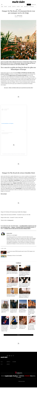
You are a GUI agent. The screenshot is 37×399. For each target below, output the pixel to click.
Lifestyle (14, 6)
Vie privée (14, 361)
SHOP (29, 4)
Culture (9, 6)
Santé (22, 6)
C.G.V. (2, 364)
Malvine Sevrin (19, 15)
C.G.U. (2, 361)
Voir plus (18, 334)
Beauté (5, 6)
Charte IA (8, 361)
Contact (8, 364)
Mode (2, 6)
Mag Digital (26, 6)
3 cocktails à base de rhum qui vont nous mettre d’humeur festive (17, 228)
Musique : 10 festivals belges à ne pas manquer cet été (23, 227)
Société (18, 6)
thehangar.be (10, 220)
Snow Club (32, 6)
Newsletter (34, 4)
